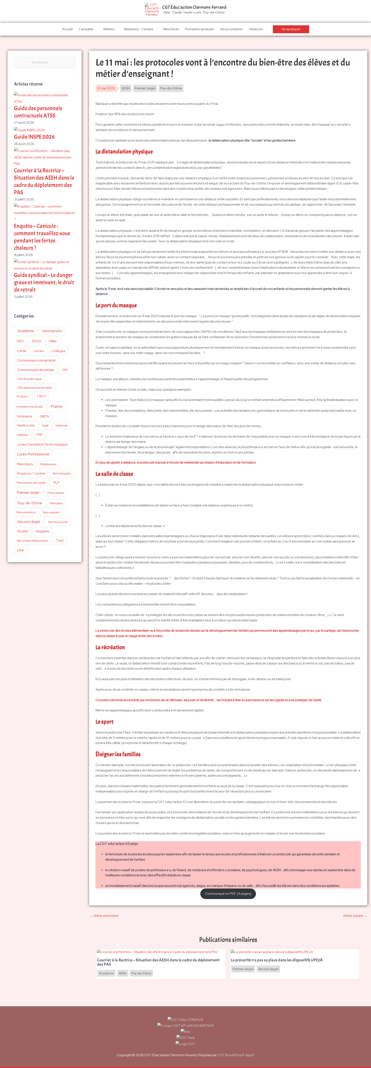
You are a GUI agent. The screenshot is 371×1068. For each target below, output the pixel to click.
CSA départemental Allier (34, 388)
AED (20, 341)
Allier (53, 341)
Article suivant (355, 916)
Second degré (28, 521)
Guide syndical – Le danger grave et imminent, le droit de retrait (44, 282)
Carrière (38, 351)
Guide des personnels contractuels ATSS (38, 112)
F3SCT (41, 396)
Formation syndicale (199, 29)
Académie (25, 330)
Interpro (22, 435)
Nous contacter (231, 29)
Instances (256, 29)
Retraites (56, 503)
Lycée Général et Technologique (42, 444)
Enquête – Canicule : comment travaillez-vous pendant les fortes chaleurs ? (42, 237)
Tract (60, 540)
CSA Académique (29, 379)
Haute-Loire (26, 425)
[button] (291, 29)
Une (20, 550)
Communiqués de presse (35, 370)
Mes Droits (171, 29)
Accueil (67, 29)
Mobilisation (48, 464)
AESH (36, 341)
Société (22, 531)
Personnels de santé (31, 483)
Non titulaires (62, 473)
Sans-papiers (51, 512)
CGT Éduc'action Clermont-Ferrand (194, 7)
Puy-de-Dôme (29, 502)
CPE (65, 370)
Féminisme (24, 416)
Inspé (45, 425)
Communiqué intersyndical (36, 360)
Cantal (21, 351)
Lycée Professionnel (33, 454)
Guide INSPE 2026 (34, 136)
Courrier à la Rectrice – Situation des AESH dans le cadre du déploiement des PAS (44, 181)
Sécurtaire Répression (32, 540)
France (56, 406)
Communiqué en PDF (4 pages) (228, 894)
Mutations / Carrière (31, 473)
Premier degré (28, 492)
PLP (56, 482)
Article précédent (104, 916)
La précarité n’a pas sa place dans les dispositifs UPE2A (277, 960)
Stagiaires (43, 531)
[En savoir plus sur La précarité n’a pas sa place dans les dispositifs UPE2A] (272, 952)
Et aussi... (23, 396)
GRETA (44, 416)
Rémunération (26, 512)
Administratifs (52, 331)
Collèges (58, 351)
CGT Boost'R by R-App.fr (235, 1055)
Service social (58, 522)
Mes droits (25, 464)
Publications (55, 493)
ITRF (39, 435)
